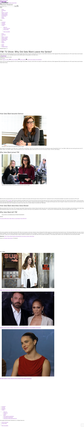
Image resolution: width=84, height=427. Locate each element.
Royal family (4, 40)
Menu (1, 7)
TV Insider (9, 200)
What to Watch (4, 13)
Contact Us (6, 412)
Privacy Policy (6, 29)
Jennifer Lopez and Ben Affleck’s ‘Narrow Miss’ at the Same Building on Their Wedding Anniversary (20, 327)
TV (2, 11)
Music (3, 17)
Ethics (5, 415)
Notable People (5, 14)
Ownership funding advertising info (10, 418)
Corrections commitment (8, 417)
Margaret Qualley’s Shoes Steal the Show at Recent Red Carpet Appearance (15, 378)
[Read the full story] (28, 287)
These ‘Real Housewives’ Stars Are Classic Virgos (10, 290)
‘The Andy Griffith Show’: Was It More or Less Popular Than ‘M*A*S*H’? (13, 218)
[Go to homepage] (4, 404)
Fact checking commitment (9, 416)
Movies (3, 18)
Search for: (2, 6)
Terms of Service (7, 28)
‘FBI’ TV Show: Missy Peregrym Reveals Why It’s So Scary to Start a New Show (19, 236)
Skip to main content (4, 0)
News (3, 9)
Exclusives (4, 10)
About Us (5, 27)
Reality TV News (5, 12)
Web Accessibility (7, 31)
